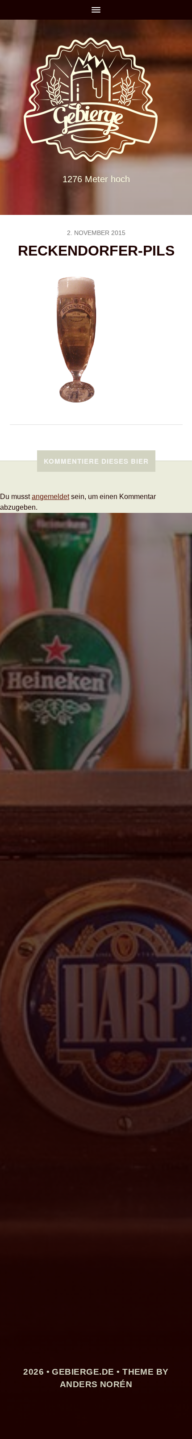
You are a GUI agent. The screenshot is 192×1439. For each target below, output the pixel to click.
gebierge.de (83, 1371)
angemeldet (50, 496)
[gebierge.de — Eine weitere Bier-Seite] (96, 100)
